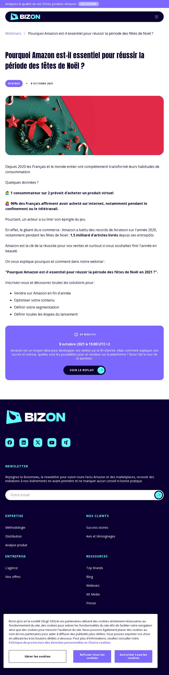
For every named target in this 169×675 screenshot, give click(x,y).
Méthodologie (15, 527)
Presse (91, 603)
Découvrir (88, 3)
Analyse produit (16, 545)
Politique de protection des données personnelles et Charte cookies (59, 642)
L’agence (11, 568)
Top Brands (94, 568)
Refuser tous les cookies (92, 656)
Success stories (97, 527)
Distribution (13, 536)
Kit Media (93, 594)
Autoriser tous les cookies (133, 656)
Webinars (13, 33)
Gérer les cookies (37, 656)
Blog (89, 577)
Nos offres (12, 577)
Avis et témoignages (100, 536)
